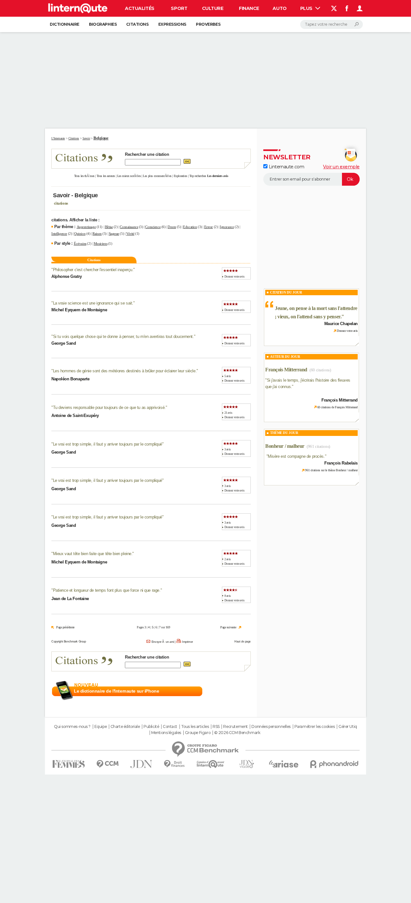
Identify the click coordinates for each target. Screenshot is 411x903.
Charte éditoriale (125, 726)
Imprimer (187, 641)
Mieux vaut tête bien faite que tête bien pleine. (93, 553)
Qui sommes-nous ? (72, 726)
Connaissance (129, 227)
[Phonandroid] (334, 764)
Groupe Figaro (198, 732)
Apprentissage (86, 227)
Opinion (79, 233)
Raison (96, 233)
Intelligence (59, 233)
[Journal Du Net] (141, 764)
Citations (137, 24)
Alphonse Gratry (66, 276)
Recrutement (235, 726)
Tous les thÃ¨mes (84, 176)
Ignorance (227, 227)
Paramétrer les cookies (314, 726)
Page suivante (228, 627)
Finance (249, 8)
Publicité (151, 726)
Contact (170, 726)
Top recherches (197, 176)
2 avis (227, 559)
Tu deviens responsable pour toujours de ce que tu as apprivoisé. (109, 407)
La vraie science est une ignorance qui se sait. (93, 303)
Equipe (100, 726)
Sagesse (114, 233)
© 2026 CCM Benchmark (237, 732)
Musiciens (100, 243)
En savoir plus (237, 691)
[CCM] (107, 764)
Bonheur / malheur (284, 446)
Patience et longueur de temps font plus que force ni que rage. (107, 590)
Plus (307, 8)
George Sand (63, 343)
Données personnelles (271, 726)
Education (190, 227)
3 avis (227, 449)
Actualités (139, 8)
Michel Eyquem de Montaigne (79, 309)
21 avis (228, 412)
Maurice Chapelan (341, 323)
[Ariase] (284, 763)
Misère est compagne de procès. (296, 456)
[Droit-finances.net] (174, 764)
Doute (172, 227)
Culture (212, 8)
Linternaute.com (285, 167)
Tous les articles (195, 726)
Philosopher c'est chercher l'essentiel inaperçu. (93, 269)
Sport (179, 8)
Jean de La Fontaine (70, 598)
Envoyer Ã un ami (163, 641)
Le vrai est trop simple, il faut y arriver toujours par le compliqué (107, 444)
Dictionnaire (64, 24)
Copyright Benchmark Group (68, 641)
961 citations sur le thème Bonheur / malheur (331, 470)
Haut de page (242, 641)
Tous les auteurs (106, 176)
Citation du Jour (286, 292)
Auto (279, 8)
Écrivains (80, 243)
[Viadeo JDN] (246, 764)
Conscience (153, 227)
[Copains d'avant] (210, 764)
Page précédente (65, 627)
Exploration (180, 176)
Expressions (172, 24)
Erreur (208, 227)
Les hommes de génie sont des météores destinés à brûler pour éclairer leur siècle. (125, 370)
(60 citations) (320, 369)
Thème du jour (284, 433)
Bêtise (109, 227)
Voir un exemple (341, 167)
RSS (216, 726)
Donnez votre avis (234, 276)
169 (168, 627)
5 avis (227, 376)
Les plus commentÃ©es (157, 176)
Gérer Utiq (347, 726)
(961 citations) (318, 446)
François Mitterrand (286, 369)
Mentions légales (166, 732)
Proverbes (208, 24)
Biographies (103, 24)
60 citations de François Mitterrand (337, 407)
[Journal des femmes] (68, 764)
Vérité (130, 233)
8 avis (227, 596)
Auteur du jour (285, 357)
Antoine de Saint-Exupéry (75, 415)
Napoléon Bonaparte (70, 378)
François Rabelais (341, 463)
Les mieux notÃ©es (129, 176)
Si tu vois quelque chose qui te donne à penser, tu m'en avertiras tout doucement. (123, 336)
